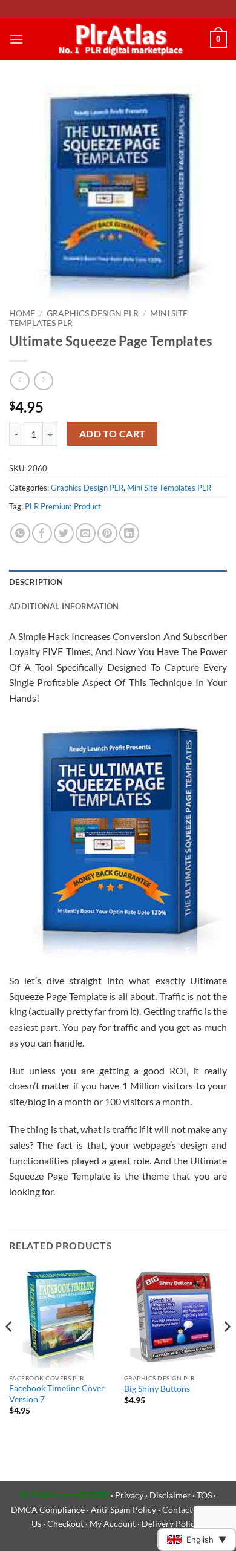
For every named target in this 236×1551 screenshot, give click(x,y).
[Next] (226, 1350)
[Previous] (9, 1350)
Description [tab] (36, 582)
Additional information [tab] (64, 606)
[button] (16, 39)
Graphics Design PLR (93, 313)
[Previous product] (43, 380)
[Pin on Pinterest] (107, 533)
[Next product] (19, 380)
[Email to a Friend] (86, 533)
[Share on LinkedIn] (129, 533)
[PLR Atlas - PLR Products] (118, 39)
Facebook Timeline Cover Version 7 (57, 1393)
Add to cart (112, 433)
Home (22, 313)
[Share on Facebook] (42, 533)
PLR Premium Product (63, 506)
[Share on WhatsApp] (20, 533)
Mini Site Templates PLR (169, 487)
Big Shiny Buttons (157, 1389)
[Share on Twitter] (64, 533)
